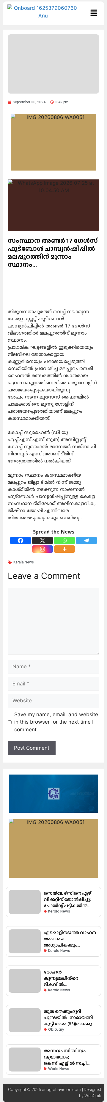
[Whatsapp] (64, 540)
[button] (94, 13)
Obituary (56, 1029)
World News (58, 1068)
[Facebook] (20, 540)
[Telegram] (86, 540)
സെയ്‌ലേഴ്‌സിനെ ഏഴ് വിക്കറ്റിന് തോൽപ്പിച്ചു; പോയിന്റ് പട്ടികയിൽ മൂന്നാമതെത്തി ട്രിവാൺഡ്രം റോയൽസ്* (70, 905)
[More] (64, 549)
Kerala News (23, 562)
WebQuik (92, 1095)
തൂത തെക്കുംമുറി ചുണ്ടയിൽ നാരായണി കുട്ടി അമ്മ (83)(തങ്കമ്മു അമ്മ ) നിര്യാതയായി (68, 1020)
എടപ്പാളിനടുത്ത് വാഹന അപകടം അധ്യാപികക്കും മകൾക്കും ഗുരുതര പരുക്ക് (70, 945)
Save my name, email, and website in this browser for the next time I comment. (56, 721)
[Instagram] (42, 549)
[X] (42, 540)
